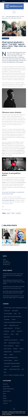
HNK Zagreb (6, 319)
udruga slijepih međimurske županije (12, 363)
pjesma (17, 345)
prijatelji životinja (7, 351)
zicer (23, 369)
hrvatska (13, 319)
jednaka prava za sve (13, 325)
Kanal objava (6, 261)
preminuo (22, 348)
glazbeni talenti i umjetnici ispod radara (12, 316)
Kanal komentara (6, 262)
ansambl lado (7, 310)
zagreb (5, 369)
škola (5, 372)
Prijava (4, 259)
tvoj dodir (18, 213)
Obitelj (4, 396)
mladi (5, 343)
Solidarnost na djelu (7, 401)
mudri (13, 213)
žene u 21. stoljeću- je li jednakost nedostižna (14, 375)
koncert (13, 331)
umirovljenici (6, 366)
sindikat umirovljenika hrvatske (10, 357)
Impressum (5, 384)
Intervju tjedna (6, 386)
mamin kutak (6, 337)
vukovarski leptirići (15, 366)
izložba (5, 325)
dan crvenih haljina (8, 313)
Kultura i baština (6, 38)
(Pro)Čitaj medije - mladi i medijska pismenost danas (15, 307)
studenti (16, 360)
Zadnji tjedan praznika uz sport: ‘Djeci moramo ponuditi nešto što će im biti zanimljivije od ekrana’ (13, 275)
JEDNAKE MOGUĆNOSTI (8, 388)
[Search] (25, 1)
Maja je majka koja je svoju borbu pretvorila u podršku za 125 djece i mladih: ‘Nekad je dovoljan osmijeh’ (14, 281)
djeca (15, 313)
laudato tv (6, 334)
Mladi (4, 393)
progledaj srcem (17, 351)
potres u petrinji (7, 348)
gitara (8, 213)
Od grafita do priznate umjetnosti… (11, 245)
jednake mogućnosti (8, 328)
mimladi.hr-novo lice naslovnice (11, 340)
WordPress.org (6, 264)
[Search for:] (6, 1)
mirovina (22, 340)
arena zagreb (15, 310)
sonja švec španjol (8, 360)
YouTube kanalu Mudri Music (8, 200)
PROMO (4, 398)
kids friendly (6, 331)
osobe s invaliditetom (9, 345)
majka (17, 334)
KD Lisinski (17, 328)
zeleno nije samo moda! (14, 369)
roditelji (11, 354)
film (19, 313)
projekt (5, 354)
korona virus (19, 331)
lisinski (12, 334)
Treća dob (5, 403)
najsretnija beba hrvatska (14, 343)
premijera (15, 348)
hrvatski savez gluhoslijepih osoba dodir (12, 322)
